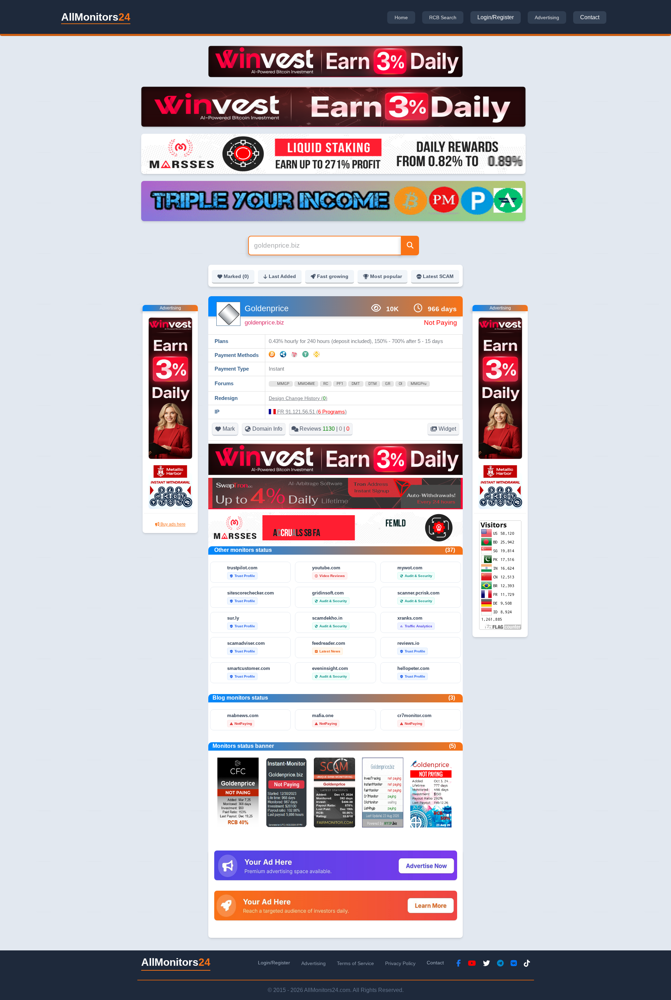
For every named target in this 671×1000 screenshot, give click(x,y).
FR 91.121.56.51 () (311, 412)
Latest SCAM (438, 276)
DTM (372, 383)
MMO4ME (306, 383)
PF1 (340, 383)
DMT (356, 383)
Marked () (236, 276)
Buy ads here (172, 524)
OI (400, 383)
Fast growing (332, 276)
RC (325, 383)
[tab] (401, 17)
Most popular (386, 276)
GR (387, 383)
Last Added (282, 276)
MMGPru (418, 383)
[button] (298, 398)
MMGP (283, 383)
